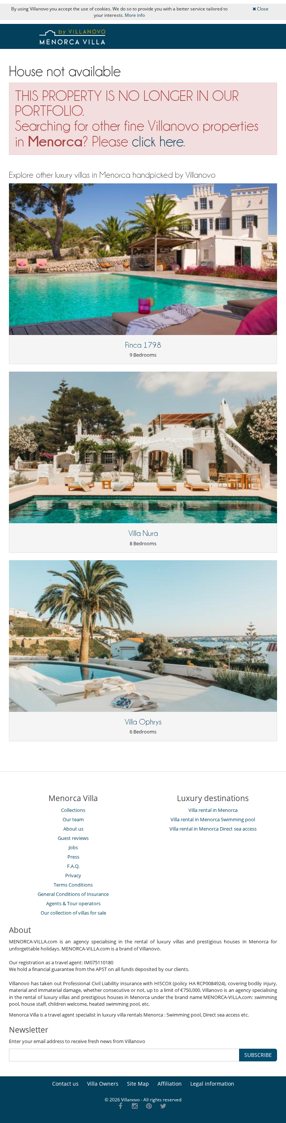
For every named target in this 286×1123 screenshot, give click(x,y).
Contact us (65, 1083)
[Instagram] (134, 1106)
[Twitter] (163, 1106)
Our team (73, 819)
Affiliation (170, 1083)
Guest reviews (73, 838)
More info (135, 15)
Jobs (73, 847)
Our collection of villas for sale (73, 912)
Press (73, 856)
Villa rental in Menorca (213, 810)
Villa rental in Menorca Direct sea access (213, 828)
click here (157, 141)
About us (73, 828)
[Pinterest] (149, 1106)
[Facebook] (120, 1106)
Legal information (212, 1083)
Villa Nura (143, 533)
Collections (73, 810)
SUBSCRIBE (258, 1054)
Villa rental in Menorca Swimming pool (213, 819)
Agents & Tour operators (73, 903)
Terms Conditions (73, 884)
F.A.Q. (73, 866)
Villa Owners (102, 1083)
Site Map (138, 1083)
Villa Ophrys (143, 722)
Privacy (73, 875)
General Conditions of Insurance (73, 894)
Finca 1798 (143, 345)
